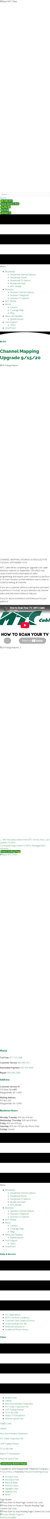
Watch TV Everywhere (10, 1453)
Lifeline (3, 1428)
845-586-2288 (13, 1072)
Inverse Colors (11, 1485)
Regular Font (11, 1491)
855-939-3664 (27, 1067)
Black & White (11, 1482)
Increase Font (11, 1476)
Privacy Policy (6, 1471)
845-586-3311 (24, 1062)
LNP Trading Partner (9, 1443)
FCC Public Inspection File (11, 1438)
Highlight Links (11, 1488)
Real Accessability (8, 1517)
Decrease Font (12, 1479)
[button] (3, 198)
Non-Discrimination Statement (14, 1433)
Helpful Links (6, 1423)
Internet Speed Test (9, 1458)
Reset (7, 1494)
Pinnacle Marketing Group (36, 1471)
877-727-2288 (15, 1057)
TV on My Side (6, 1448)
